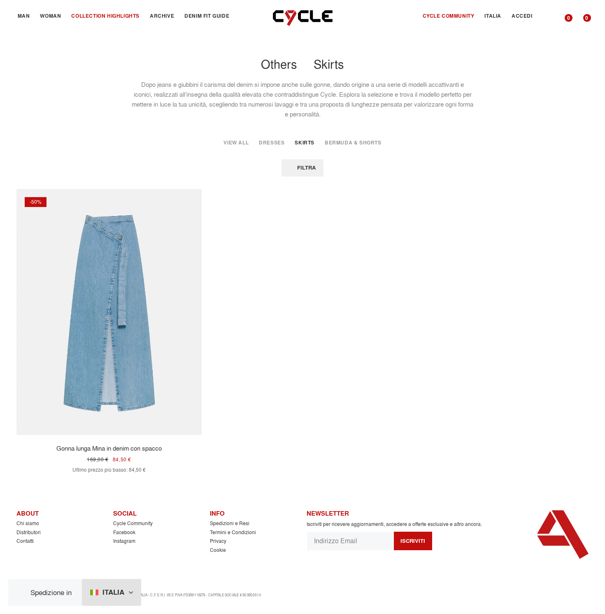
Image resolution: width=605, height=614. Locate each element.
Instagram (124, 540)
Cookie (218, 550)
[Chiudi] (22, 592)
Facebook (124, 532)
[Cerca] (547, 16)
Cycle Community (133, 523)
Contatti (25, 540)
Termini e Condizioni (233, 532)
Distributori (28, 532)
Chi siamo (27, 523)
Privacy (218, 540)
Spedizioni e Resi (229, 523)
